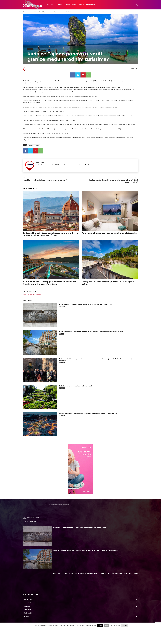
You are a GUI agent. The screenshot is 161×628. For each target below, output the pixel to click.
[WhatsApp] (88, 74)
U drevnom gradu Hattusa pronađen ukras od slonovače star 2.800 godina (85, 304)
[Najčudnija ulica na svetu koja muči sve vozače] (40, 397)
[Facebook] (72, 74)
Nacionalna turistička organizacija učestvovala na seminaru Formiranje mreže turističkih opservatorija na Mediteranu (95, 573)
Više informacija (115, 625)
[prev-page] (24, 439)
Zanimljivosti (62, 306)
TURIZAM (37, 145)
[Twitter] (77, 74)
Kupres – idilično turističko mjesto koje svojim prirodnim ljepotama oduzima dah (88, 413)
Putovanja (61, 333)
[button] (137, 4)
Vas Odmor (31, 69)
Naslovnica (25, 12)
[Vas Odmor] (25, 69)
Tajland (31, 145)
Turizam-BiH (61, 415)
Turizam (36, 12)
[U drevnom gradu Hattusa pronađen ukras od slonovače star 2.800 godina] (40, 315)
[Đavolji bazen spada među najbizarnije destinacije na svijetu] (110, 259)
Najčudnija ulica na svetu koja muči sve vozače (76, 386)
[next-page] (27, 439)
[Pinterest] (83, 74)
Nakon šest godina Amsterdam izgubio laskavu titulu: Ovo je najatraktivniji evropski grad (91, 331)
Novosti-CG (61, 362)
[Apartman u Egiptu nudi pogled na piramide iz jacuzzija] (110, 211)
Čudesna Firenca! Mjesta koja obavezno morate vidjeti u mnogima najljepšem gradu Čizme (50, 234)
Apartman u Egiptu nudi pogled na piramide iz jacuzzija (109, 233)
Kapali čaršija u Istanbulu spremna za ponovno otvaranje (45, 180)
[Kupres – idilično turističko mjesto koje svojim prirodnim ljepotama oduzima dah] (40, 424)
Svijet (31, 12)
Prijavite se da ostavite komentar (32, 294)
